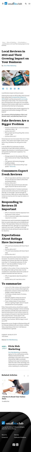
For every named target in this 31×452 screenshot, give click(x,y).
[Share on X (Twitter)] (7, 89)
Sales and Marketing (11, 42)
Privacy (14, 428)
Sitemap (16, 435)
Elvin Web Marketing (10, 65)
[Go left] (24, 376)
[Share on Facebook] (4, 89)
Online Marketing (22, 42)
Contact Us (5, 437)
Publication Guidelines (20, 437)
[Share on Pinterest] (11, 89)
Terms (9, 428)
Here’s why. (13, 166)
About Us (4, 435)
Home (3, 42)
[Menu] (2, 3)
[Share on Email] (19, 89)
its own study (23, 99)
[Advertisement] (15, 24)
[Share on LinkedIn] (15, 89)
